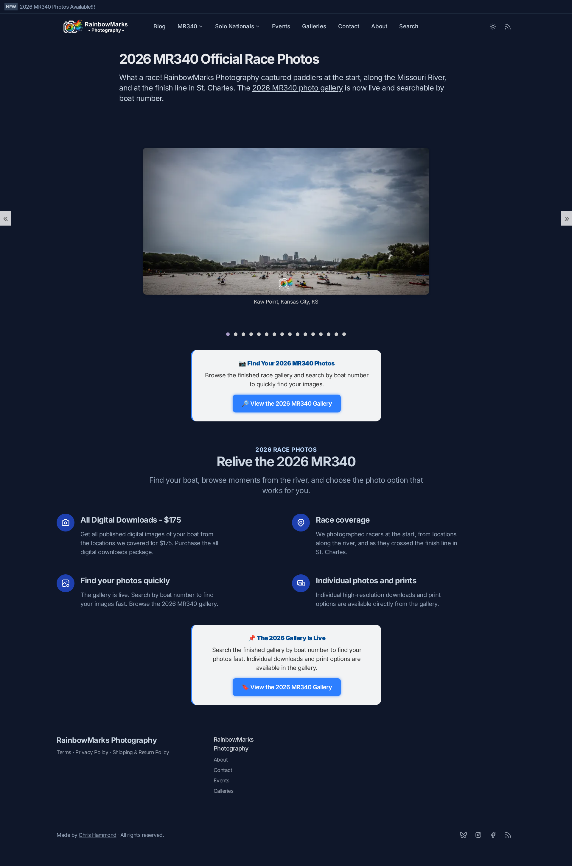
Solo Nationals (234, 26)
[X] (463, 834)
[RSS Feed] (507, 26)
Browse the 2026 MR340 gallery (173, 603)
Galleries (314, 26)
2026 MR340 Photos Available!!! (57, 7)
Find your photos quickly (125, 580)
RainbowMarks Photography (107, 740)
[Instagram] (478, 834)
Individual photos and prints (366, 580)
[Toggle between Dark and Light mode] (493, 26)
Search (408, 26)
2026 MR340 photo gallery (297, 87)
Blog (159, 26)
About (379, 26)
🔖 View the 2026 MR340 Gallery (287, 687)
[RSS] (507, 834)
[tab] (228, 334)
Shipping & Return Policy (141, 752)
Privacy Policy (91, 752)
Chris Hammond (97, 835)
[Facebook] (493, 834)
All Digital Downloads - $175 (130, 519)
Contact (348, 26)
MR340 (187, 26)
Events (281, 26)
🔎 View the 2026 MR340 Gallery (287, 403)
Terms (64, 752)
